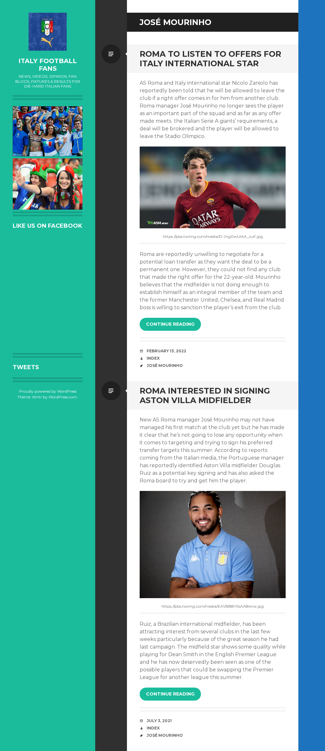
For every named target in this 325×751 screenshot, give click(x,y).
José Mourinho (165, 365)
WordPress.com (63, 397)
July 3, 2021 (159, 720)
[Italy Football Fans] (48, 32)
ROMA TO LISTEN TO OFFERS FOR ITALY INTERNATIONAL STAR (210, 58)
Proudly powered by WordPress (47, 391)
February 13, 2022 (166, 351)
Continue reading (170, 324)
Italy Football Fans (47, 64)
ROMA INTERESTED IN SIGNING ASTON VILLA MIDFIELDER (205, 395)
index (153, 358)
